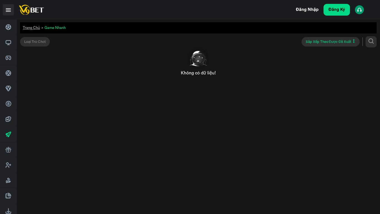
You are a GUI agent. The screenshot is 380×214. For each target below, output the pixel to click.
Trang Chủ (31, 28)
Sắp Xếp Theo (328, 41)
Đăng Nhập (307, 10)
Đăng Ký (337, 10)
